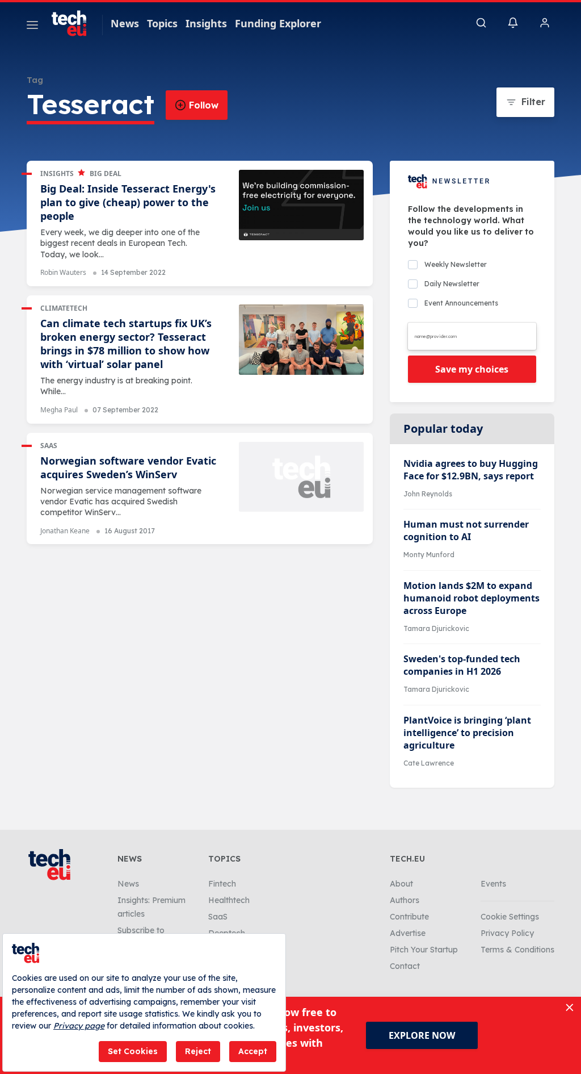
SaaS (48, 445)
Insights (206, 23)
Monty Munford (428, 554)
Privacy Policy (507, 933)
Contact (405, 966)
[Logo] (74, 23)
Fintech (222, 884)
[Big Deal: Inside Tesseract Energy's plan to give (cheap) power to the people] (301, 205)
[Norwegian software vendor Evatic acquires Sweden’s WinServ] (301, 477)
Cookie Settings (510, 917)
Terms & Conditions (517, 950)
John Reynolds (427, 494)
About (401, 884)
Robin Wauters (63, 272)
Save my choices (471, 369)
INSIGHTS (57, 173)
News (125, 23)
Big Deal (105, 173)
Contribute (409, 917)
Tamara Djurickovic (436, 628)
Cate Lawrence (428, 763)
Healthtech (229, 900)
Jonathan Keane (65, 531)
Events (493, 884)
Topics (162, 23)
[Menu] (32, 26)
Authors (404, 900)
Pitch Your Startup (424, 950)
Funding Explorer (278, 23)
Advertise (408, 933)
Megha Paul (59, 410)
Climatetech (63, 308)
